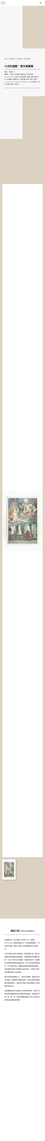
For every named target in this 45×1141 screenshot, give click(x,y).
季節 (35, 79)
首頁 (5, 59)
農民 (11, 84)
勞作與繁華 (22, 77)
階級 (28, 77)
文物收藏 (11, 59)
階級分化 (16, 79)
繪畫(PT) (12, 72)
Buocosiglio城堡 (11, 77)
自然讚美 (9, 79)
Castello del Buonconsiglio (17, 82)
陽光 (31, 79)
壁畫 (8, 84)
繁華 (32, 77)
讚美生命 (24, 74)
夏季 (27, 79)
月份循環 (33, 82)
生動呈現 (30, 74)
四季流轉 (23, 79)
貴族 (12, 74)
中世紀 (16, 84)
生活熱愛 (17, 74)
